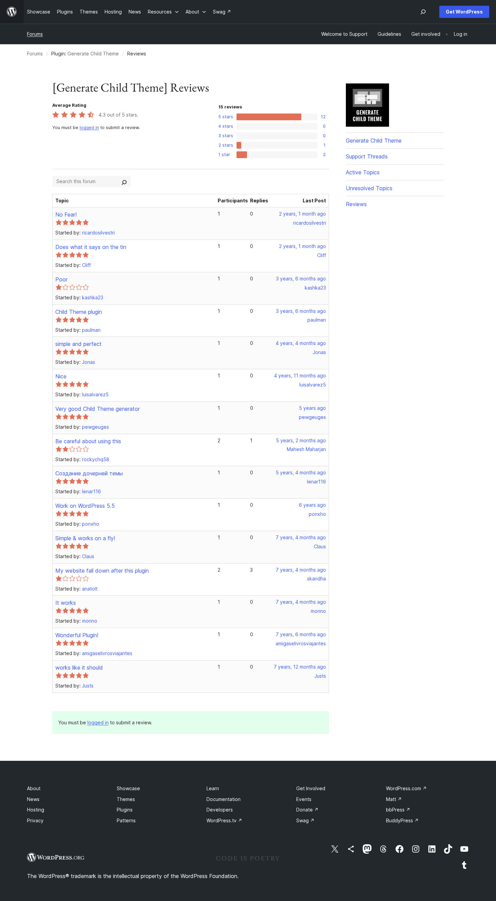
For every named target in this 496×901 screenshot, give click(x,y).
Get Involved (310, 788)
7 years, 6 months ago (301, 634)
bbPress (398, 809)
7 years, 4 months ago (301, 537)
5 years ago (312, 408)
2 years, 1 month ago (302, 214)
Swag (305, 820)
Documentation (223, 799)
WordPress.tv (224, 820)
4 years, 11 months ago (300, 375)
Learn (212, 788)
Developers (219, 809)
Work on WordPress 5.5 (85, 505)
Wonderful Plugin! (76, 635)
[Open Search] (423, 12)
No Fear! (66, 214)
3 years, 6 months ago (301, 278)
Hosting (35, 809)
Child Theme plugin (78, 311)
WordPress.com (406, 788)
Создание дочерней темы (89, 473)
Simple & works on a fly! (85, 538)
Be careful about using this (88, 441)
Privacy (35, 820)
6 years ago (312, 505)
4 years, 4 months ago (301, 343)
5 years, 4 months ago (301, 472)
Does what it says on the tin (90, 247)
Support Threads (367, 156)
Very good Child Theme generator (97, 408)
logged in (89, 127)
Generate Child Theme (93, 53)
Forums (35, 34)
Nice (60, 376)
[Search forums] (124, 181)
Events (303, 799)
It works (65, 602)
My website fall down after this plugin (102, 570)
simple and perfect (78, 344)
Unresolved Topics (369, 188)
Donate (307, 809)
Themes (126, 799)
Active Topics (363, 172)
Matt (394, 799)
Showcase (128, 788)
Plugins (125, 809)
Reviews (356, 204)
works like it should (79, 667)
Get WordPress (464, 12)
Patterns (126, 820)
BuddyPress (402, 820)
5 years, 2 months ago (301, 440)
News (33, 799)
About (33, 788)
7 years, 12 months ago (300, 667)
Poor (61, 279)
